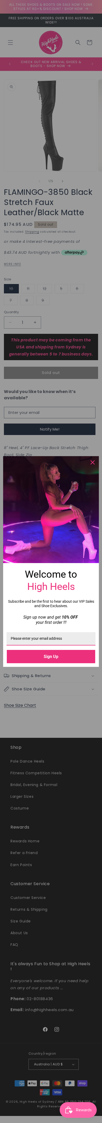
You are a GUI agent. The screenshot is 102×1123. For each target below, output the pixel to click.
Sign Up (51, 656)
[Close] (92, 462)
